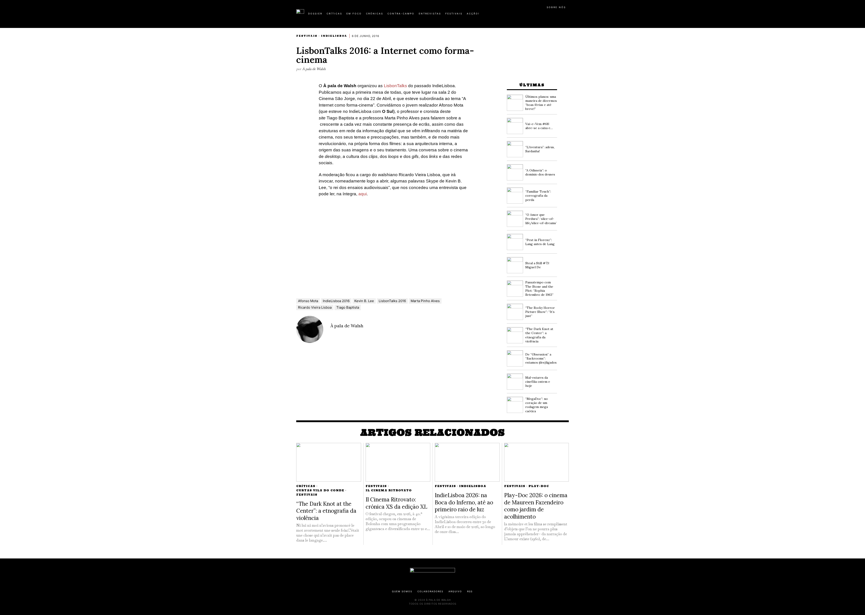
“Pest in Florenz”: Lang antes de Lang (540, 242)
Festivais (306, 35)
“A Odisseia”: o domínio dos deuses (540, 172)
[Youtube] (554, 15)
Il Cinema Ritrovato (389, 490)
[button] (566, 16)
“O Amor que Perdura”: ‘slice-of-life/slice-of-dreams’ (541, 219)
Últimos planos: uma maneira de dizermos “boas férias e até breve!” (541, 103)
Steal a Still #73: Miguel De (537, 265)
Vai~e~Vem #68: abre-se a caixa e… (539, 126)
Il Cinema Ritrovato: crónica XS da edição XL (396, 503)
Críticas (305, 486)
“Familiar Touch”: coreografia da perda (538, 195)
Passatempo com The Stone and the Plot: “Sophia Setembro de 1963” (539, 288)
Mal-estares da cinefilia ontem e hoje (537, 382)
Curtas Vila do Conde (320, 490)
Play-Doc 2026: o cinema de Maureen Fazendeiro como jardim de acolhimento (535, 506)
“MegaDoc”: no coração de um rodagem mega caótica (536, 405)
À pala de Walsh (314, 69)
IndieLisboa (334, 35)
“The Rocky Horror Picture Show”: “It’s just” (540, 312)
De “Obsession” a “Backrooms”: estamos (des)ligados (541, 358)
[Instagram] (539, 15)
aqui (362, 193)
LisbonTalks (395, 85)
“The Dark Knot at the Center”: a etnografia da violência (539, 335)
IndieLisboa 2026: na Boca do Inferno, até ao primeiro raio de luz (464, 502)
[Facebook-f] (525, 15)
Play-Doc (538, 486)
